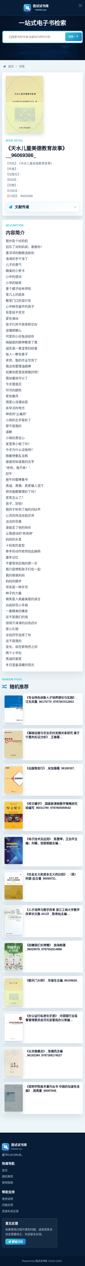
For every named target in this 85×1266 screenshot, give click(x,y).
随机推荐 (7, 1176)
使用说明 (7, 1198)
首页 (10, 66)
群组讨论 (17, 1241)
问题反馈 (7, 1204)
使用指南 (7, 1182)
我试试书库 (41, 1261)
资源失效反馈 (10, 1211)
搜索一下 (73, 36)
